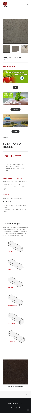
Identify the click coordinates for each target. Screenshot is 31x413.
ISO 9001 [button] (15, 131)
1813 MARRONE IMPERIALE (15, 386)
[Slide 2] (15, 49)
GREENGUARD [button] (15, 109)
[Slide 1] (6, 49)
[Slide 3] (24, 49)
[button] (27, 4)
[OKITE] (5, 4)
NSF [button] (15, 87)
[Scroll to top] (28, 410)
